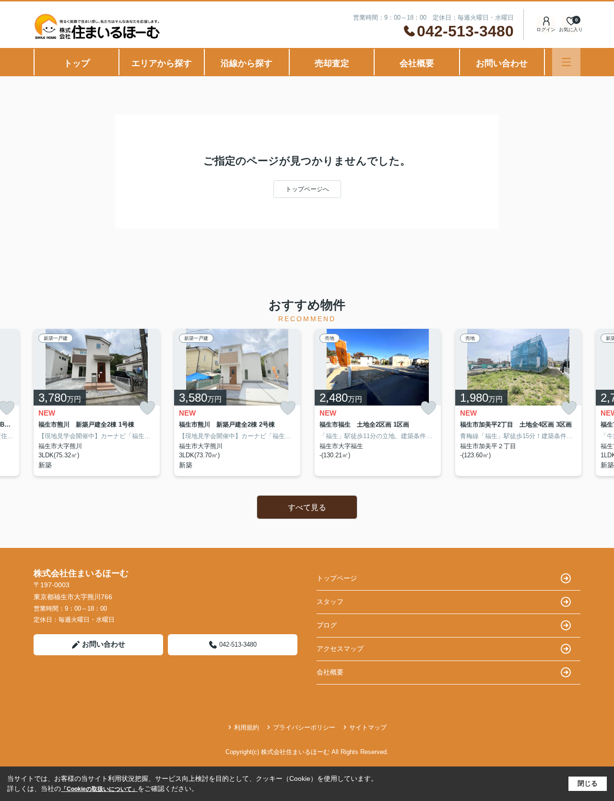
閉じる (588, 783)
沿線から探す (246, 63)
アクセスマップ (340, 648)
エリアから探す (161, 63)
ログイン (545, 29)
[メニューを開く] (566, 62)
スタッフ (330, 601)
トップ (77, 63)
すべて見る (307, 507)
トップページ (337, 578)
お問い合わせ (502, 63)
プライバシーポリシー (304, 727)
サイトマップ (368, 727)
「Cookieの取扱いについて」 (99, 789)
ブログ (327, 625)
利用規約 (246, 727)
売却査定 (332, 63)
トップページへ (307, 189)
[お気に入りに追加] (147, 408)
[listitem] (96, 402)
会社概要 (417, 63)
